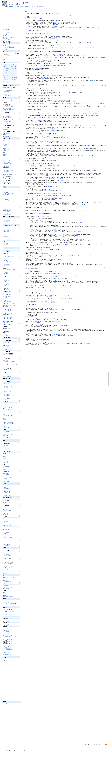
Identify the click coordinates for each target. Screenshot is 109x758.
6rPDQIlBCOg (78, 214)
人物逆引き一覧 (6, 383)
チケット (5, 522)
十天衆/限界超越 (6, 624)
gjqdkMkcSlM (27, 331)
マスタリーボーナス (7, 424)
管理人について (6, 49)
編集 (8, 6)
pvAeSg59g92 (38, 70)
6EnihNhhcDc (30, 30)
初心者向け (13, 64)
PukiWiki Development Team (14, 749)
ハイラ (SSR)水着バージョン (8, 641)
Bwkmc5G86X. (49, 171)
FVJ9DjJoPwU (67, 52)
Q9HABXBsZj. (58, 137)
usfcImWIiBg (51, 198)
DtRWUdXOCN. (52, 190)
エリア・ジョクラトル (8, 317)
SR (6, 399)
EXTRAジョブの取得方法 (8, 356)
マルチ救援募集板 (7, 121)
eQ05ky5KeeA (87, 115)
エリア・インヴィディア (8, 315)
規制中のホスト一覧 (7, 100)
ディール (4, 194)
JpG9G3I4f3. (48, 157)
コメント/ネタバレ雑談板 (7, 635)
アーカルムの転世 (13, 77)
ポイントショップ (7, 536)
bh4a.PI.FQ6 (48, 318)
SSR (5, 399)
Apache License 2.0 (22, 750)
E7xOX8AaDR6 (54, 276)
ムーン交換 (6, 534)
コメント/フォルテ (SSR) (7, 629)
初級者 (5, 184)
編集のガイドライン (7, 45)
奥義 (4, 418)
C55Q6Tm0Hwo (72, 309)
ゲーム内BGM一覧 (7, 554)
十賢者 (7, 335)
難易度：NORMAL (7, 298)
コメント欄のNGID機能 (8, 47)
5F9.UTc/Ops (39, 322)
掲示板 (6, 64)
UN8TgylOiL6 (42, 73)
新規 (33, 6)
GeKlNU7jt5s (41, 213)
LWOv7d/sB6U (40, 247)
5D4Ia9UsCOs (28, 265)
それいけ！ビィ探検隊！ (7, 510)
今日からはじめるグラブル (7, 603)
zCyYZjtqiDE (53, 245)
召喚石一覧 (6, 487)
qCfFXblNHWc (85, 148)
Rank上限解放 (6, 264)
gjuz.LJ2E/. (50, 296)
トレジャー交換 (6, 530)
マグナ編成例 (6, 166)
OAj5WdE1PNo (37, 310)
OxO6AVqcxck (45, 307)
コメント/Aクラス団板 (7, 625)
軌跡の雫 (5, 533)
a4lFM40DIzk (45, 220)
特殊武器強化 (5, 473)
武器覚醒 (4, 469)
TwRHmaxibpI (51, 290)
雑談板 (4, 104)
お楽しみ (13, 79)
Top (9, 4)
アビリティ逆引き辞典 (8, 415)
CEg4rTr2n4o (80, 329)
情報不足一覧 (6, 41)
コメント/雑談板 (6, 621)
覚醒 (5, 426)
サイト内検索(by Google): (7, 56)
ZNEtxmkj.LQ (71, 92)
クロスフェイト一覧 (7, 391)
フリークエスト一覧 (7, 261)
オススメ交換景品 (7, 544)
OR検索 (5, 54)
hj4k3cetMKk (83, 204)
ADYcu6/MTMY (45, 175)
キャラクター (6, 70)
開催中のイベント (7, 35)
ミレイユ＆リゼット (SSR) (7, 644)
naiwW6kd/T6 (39, 81)
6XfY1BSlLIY (34, 207)
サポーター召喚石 (7, 488)
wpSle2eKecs (40, 293)
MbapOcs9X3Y (38, 66)
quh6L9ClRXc (39, 253)
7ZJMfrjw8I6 (66, 23)
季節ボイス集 (5, 435)
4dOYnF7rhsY (57, 121)
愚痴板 (4, 110)
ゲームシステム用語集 (8, 593)
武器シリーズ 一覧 (6, 446)
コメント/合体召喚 (6, 648)
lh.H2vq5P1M (101, 226)
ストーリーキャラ (7, 390)
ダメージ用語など (6, 199)
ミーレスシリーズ (8, 332)
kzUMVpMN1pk (61, 195)
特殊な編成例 (6, 171)
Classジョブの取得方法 (8, 354)
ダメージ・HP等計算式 (7, 210)
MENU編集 (5, 614)
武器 (6, 72)
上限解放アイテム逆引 (8, 386)
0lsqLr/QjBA (65, 37)
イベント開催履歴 (6, 588)
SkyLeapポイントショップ (8, 538)
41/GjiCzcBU (92, 80)
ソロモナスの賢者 (7, 324)
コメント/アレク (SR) (7, 637)
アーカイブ (6, 77)
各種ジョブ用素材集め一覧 (7, 376)
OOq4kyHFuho (69, 142)
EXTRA (12, 246)
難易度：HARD (6, 300)
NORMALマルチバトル (7, 232)
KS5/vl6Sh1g (49, 61)
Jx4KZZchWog (41, 218)
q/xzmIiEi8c (48, 134)
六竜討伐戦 (6, 272)
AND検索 (17, 53)
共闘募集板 (5, 129)
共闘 (13, 73)
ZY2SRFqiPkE (49, 333)
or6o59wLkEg (75, 55)
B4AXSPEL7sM (35, 72)
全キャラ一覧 (5, 387)
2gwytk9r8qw (62, 178)
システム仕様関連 (6, 211)
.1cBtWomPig (88, 42)
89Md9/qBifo (42, 304)
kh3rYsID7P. (27, 268)
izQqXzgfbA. (37, 41)
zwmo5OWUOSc (38, 216)
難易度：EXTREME (7, 301)
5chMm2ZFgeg (48, 141)
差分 (18, 6)
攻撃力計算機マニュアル (7, 209)
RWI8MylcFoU (73, 229)
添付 (26, 6)
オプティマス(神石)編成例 (8, 170)
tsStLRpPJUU (45, 292)
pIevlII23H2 (44, 33)
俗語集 (4, 595)
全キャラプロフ (6, 431)
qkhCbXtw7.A (67, 165)
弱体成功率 (6, 213)
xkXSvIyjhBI (62, 191)
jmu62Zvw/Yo (43, 88)
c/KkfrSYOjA (32, 112)
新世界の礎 (7, 331)
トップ (4, 6)
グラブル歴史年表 (6, 585)
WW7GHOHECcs (60, 54)
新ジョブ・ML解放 (7, 265)
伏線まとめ (5, 580)
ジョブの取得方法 (6, 353)
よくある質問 (5, 144)
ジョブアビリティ (6, 360)
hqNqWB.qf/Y (62, 223)
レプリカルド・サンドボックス (9, 303)
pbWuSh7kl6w (60, 280)
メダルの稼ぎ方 (6, 545)
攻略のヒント (13, 66)
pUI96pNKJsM (61, 63)
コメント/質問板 (6, 630)
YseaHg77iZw (85, 170)
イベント (13, 70)
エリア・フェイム (8, 310)
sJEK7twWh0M (39, 120)
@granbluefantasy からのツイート (8, 703)
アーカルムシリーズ (9, 328)
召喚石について (6, 485)
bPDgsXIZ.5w (50, 154)
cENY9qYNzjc (45, 44)
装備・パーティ (6, 66)
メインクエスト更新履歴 (7, 587)
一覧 (35, 6)
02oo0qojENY (61, 60)
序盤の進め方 (6, 91)
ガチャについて (6, 37)
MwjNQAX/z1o (41, 18)
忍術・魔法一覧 (6, 361)
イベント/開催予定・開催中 (8, 649)
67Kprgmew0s (37, 166)
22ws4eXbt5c (67, 101)
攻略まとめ (4, 140)
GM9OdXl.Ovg (39, 84)
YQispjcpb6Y (57, 20)
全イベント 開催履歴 (7, 220)
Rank (6, 95)
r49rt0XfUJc (82, 177)
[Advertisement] (11, 20)
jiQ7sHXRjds (44, 199)
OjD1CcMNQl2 (37, 289)
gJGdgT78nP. (38, 68)
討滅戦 (4, 150)
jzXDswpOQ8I (53, 256)
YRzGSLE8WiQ (38, 339)
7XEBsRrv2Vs (95, 103)
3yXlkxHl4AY (36, 238)
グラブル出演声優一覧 (7, 581)
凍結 (15, 6)
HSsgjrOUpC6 (43, 90)
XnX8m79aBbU (65, 22)
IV (7, 346)
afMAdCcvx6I (61, 295)
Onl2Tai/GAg (46, 82)
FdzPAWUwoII (53, 75)
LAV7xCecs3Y (83, 255)
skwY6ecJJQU (55, 136)
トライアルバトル (6, 195)
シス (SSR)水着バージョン (7, 643)
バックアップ (21, 6)
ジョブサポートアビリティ (7, 369)
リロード (29, 6)
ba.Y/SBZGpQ (44, 261)
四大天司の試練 (6, 284)
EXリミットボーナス (7, 422)
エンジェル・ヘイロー (7, 149)
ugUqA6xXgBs (32, 140)
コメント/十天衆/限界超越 (7, 639)
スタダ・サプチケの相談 (8, 109)
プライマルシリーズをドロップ (9, 269)
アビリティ (5, 414)
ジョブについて (6, 342)
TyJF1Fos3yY (30, 109)
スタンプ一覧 (5, 513)
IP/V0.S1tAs (79, 222)
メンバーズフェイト (6, 288)
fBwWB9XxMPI (40, 269)
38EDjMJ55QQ (62, 242)
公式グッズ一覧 (6, 602)
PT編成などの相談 (7, 108)
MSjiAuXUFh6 (52, 259)
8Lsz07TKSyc (56, 327)
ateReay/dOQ (73, 117)
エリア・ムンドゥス (7, 322)
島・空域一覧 (5, 514)
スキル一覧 (6, 462)
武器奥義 (4, 458)
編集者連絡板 (6, 136)
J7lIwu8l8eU (58, 13)
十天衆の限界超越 (7, 395)
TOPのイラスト (6, 556)
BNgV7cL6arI (80, 210)
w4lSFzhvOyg (54, 130)
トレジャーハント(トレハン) (8, 193)
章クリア (9, 95)
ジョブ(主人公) (6, 68)
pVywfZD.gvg (89, 155)
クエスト (13, 75)
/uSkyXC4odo (32, 69)
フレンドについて (6, 503)
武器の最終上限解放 (6, 466)
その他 (12, 407)
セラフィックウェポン (8, 477)
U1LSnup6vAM (36, 161)
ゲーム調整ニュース (7, 38)
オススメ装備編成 (7, 162)
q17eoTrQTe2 (45, 160)
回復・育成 (6, 521)
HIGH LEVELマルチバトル (7, 236)
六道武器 (5, 478)
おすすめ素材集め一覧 (7, 525)
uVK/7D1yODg (33, 287)
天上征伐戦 (6, 273)
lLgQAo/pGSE (76, 239)
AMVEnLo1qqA (32, 138)
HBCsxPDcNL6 (56, 334)
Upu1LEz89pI (58, 36)
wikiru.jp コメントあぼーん (5, 750)
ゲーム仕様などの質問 (8, 106)
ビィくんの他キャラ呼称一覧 (8, 596)
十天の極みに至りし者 (8, 266)
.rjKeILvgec (103, 57)
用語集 (4, 592)
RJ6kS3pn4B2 (37, 336)
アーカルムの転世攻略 (7, 296)
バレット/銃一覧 (7, 364)
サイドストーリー (7, 221)
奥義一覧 (4, 155)
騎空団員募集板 (6, 116)
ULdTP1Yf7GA (48, 249)
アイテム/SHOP (6, 75)
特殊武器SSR (8, 454)
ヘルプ (44, 6)
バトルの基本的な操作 (8, 90)
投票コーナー (5, 573)
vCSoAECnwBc (51, 321)
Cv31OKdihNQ (46, 133)
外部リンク (6, 79)
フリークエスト (6, 260)
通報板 (4, 134)
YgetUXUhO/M (48, 186)
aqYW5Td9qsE (43, 93)
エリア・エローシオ (8, 309)
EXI (4, 349)
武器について (5, 445)
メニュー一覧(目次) (7, 39)
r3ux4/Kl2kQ (59, 151)
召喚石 (6, 73)
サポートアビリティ (7, 416)
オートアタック (6, 196)
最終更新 (41, 6)
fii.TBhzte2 (37, 340)
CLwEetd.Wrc (53, 193)
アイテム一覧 (5, 518)
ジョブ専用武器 (6, 474)
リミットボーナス (7, 420)
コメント (12, 4)
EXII (6, 349)
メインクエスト (6, 253)
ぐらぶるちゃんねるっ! (7, 562)
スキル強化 (6, 461)
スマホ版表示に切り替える (7, 8)
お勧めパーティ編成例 (7, 174)
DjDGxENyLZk (50, 40)
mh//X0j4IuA (54, 65)
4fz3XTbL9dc (67, 235)
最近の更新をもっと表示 (7, 654)
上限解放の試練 (6, 148)
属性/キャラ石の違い (6, 182)
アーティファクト (7, 427)
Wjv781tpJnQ (39, 324)
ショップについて (6, 529)
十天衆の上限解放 (7, 394)
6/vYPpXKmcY (53, 326)
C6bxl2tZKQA (33, 299)
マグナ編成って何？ (7, 163)
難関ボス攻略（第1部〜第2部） (9, 256)
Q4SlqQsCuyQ (84, 105)
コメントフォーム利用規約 (9, 46)
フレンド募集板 (6, 115)
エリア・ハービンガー (8, 313)
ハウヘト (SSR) (6, 646)
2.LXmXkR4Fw (51, 38)
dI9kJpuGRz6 (51, 128)
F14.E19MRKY (56, 24)
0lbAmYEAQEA (41, 200)
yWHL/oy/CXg (35, 258)
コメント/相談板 (6, 631)
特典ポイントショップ (8, 537)
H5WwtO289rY (70, 231)
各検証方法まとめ (7, 214)
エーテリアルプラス (7, 423)
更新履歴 (12, 37)
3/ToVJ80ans (58, 180)
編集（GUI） (11, 6)
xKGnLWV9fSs (81, 343)
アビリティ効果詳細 (6, 200)
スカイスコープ (6, 509)
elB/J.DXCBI (72, 143)
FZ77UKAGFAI (43, 158)
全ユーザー (9, 184)
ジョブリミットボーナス (7, 370)
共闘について (5, 243)
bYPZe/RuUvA (53, 122)
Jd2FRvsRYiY (44, 168)
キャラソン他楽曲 (7, 555)
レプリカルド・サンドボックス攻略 (9, 305)
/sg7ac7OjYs (88, 240)
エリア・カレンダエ (7, 318)
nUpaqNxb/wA (48, 96)
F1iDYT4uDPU (54, 230)
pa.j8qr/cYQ (66, 302)
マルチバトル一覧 (6, 231)
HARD (9, 246)
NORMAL (5, 246)
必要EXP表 (5, 154)
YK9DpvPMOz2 (66, 203)
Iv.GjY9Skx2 (43, 221)
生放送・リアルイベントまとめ (8, 577)
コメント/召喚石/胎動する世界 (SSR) (9, 636)
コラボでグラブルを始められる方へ (9, 87)
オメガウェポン (6, 481)
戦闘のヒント (13, 68)
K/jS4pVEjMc (44, 344)
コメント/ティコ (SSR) (18, 3)
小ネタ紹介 (5, 145)
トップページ (6, 34)
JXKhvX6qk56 (61, 100)
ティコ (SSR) (25, 11)
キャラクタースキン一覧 (7, 434)
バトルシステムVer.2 (6, 197)
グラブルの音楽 (6, 552)
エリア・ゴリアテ (8, 311)
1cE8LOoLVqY (48, 342)
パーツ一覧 (6, 368)
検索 (38, 6)
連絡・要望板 (6, 133)
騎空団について (6, 502)
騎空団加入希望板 (7, 117)
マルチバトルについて (7, 230)
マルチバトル (13, 72)
